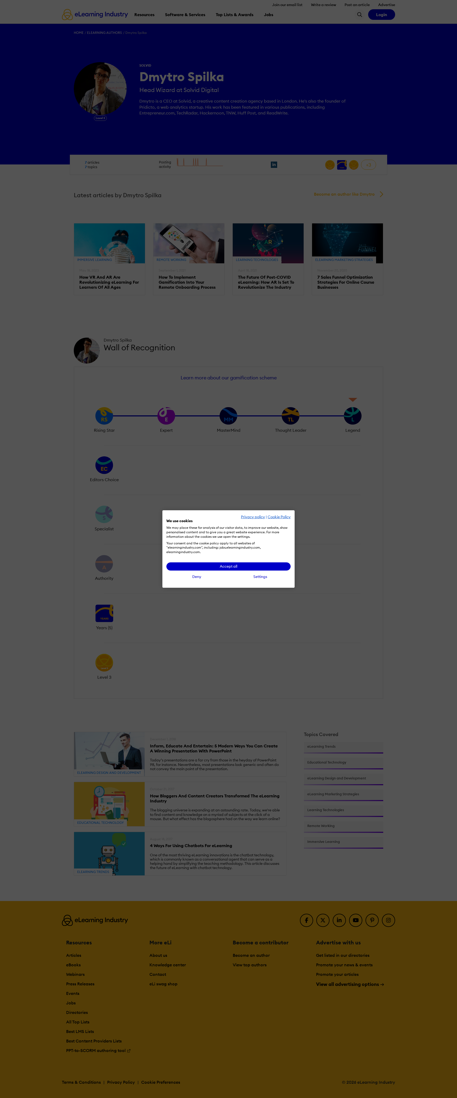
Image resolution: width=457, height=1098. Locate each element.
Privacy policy (253, 516)
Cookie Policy (279, 516)
